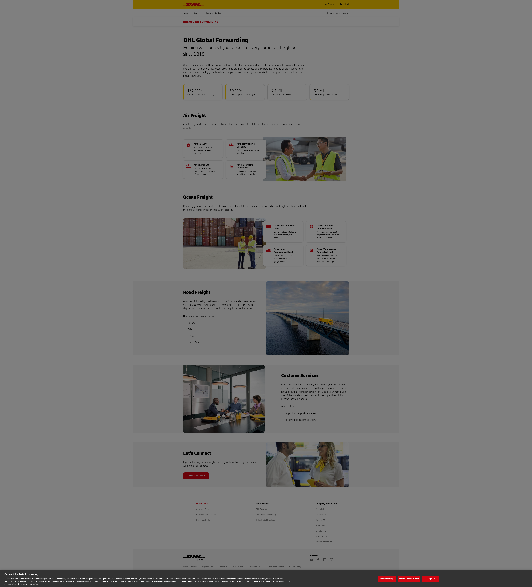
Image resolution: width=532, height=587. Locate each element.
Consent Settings (387, 579)
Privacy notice (21, 584)
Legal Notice (33, 584)
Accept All (430, 579)
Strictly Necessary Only (409, 579)
